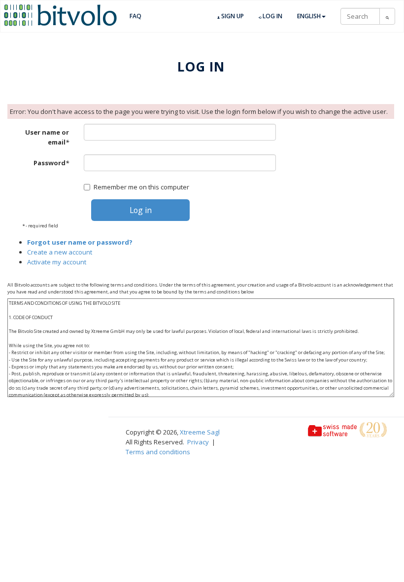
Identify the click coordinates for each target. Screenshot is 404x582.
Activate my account (56, 261)
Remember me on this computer (141, 186)
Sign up (232, 16)
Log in (271, 16)
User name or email (47, 137)
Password (51, 162)
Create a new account (59, 252)
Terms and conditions (158, 451)
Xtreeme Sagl (200, 432)
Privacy (198, 441)
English (309, 16)
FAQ (135, 16)
